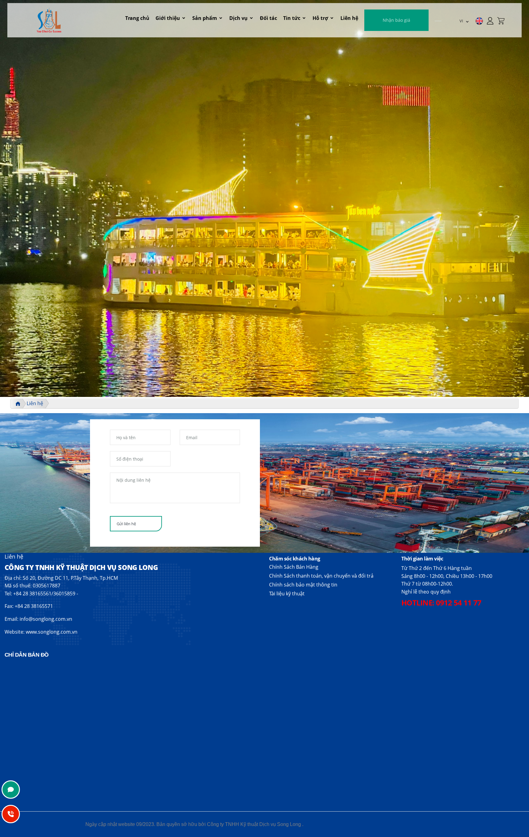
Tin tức (291, 18)
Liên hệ (349, 18)
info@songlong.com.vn (46, 619)
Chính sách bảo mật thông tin (303, 584)
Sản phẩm (204, 18)
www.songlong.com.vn (51, 631)
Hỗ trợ (320, 18)
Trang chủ (137, 18)
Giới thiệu (168, 18)
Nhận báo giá (396, 20)
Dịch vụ (238, 18)
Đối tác (268, 18)
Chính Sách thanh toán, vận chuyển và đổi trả (321, 575)
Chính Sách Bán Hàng (293, 567)
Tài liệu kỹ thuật (287, 593)
